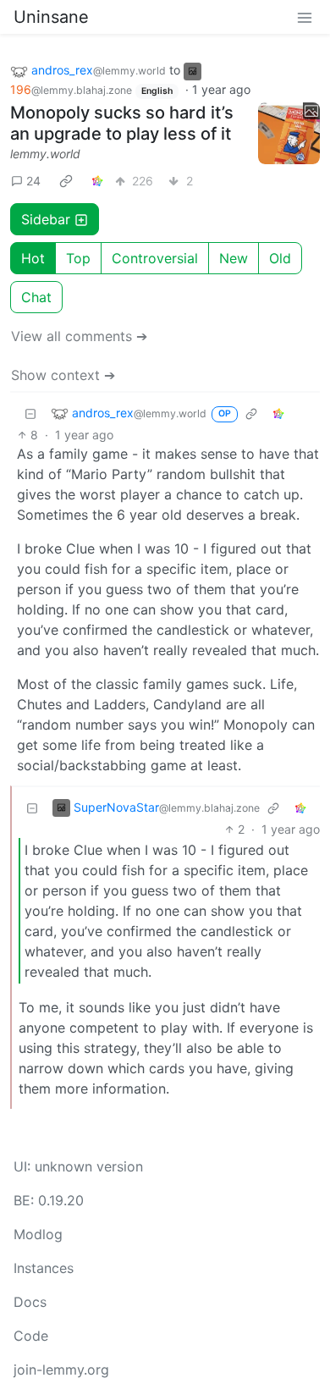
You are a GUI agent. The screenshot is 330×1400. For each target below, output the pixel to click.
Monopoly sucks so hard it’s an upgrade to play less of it (122, 123)
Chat (36, 297)
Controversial (155, 258)
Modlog (38, 1234)
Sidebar (45, 219)
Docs (30, 1301)
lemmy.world (45, 153)
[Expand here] (289, 133)
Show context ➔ (63, 375)
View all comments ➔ (79, 336)
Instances (44, 1267)
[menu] (304, 17)
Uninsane (51, 17)
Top (78, 258)
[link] (66, 180)
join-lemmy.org (61, 1369)
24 (33, 181)
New (233, 258)
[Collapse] (30, 413)
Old (280, 258)
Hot (33, 258)
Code (31, 1335)
